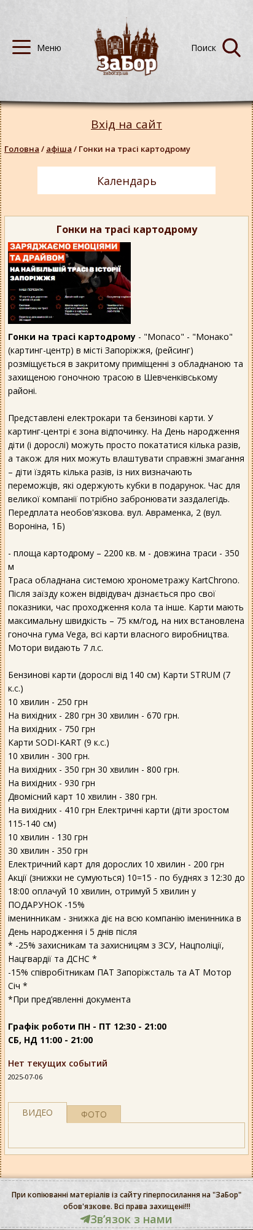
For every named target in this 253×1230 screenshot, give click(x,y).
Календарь (127, 180)
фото (94, 1114)
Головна (21, 148)
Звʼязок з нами (131, 1219)
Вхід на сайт (126, 124)
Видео (37, 1112)
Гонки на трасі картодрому (134, 148)
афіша (59, 148)
